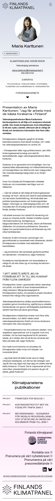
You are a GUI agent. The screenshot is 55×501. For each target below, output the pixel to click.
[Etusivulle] (19, 6)
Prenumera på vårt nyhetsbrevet (27, 456)
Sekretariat (12, 53)
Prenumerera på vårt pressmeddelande (38, 461)
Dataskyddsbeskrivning (14, 476)
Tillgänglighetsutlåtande (40, 476)
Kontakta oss (40, 452)
